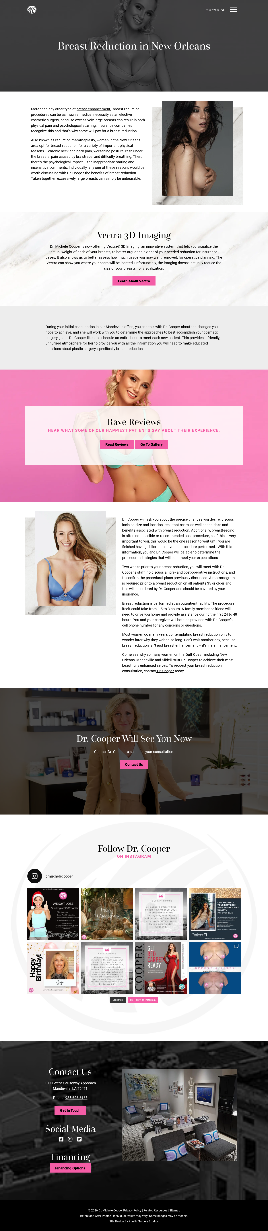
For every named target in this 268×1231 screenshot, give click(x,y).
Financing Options (70, 1168)
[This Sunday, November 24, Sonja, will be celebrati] (53, 968)
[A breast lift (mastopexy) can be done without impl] (215, 968)
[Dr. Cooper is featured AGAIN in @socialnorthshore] (161, 968)
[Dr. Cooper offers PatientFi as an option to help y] (215, 914)
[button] (234, 9)
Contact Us (134, 764)
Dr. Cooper (165, 670)
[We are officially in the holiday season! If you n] (53, 914)
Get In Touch (70, 1110)
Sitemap (174, 1210)
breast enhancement (93, 108)
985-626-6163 (76, 1097)
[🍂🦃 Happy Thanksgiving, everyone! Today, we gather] (107, 914)
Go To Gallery (151, 444)
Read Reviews (117, 444)
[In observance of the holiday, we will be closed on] (161, 914)
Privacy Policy (132, 1210)
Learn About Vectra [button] (134, 281)
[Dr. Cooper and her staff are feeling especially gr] (107, 968)
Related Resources (155, 1210)
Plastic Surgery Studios (144, 1221)
